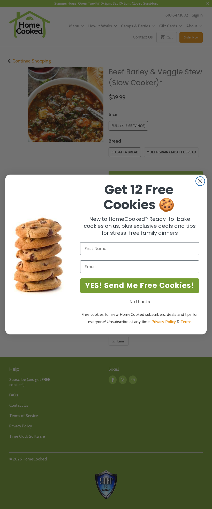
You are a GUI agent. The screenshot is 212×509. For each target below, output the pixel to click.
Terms (186, 321)
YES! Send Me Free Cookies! (139, 285)
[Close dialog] (200, 181)
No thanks (140, 302)
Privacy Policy (164, 321)
